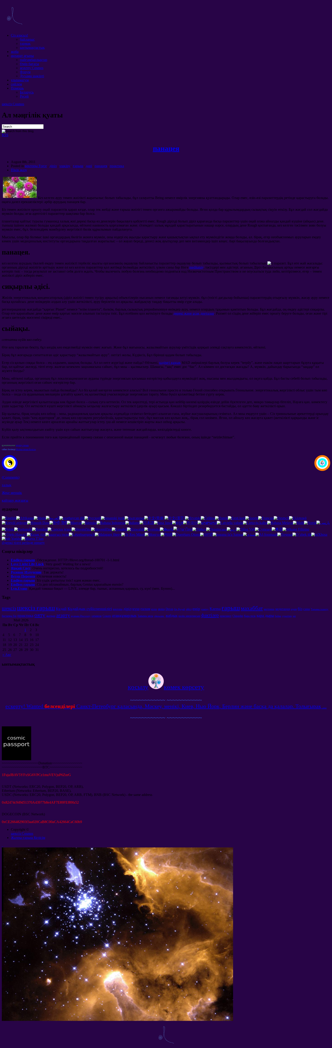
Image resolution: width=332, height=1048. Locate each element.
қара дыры (265, 615)
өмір (196, 609)
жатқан (50, 616)
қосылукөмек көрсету (166, 686)
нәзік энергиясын (189, 616)
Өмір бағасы (29, 64)
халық (6, 485)
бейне (278, 616)
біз (300, 609)
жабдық (172, 616)
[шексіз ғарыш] (14, 28)
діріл (53, 166)
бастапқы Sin (9, 616)
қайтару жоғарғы (15, 500)
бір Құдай (179, 609)
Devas (169, 609)
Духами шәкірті (32, 76)
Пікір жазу (19, 170)
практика (117, 166)
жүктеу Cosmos (31, 68)
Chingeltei (237, 616)
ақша (161, 609)
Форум (25, 72)
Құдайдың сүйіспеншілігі (90, 608)
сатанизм (96, 616)
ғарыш (78, 166)
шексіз (9, 608)
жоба (15, 52)
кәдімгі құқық (170, 363)
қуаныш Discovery (81, 616)
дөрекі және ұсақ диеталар (193, 313)
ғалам (145, 608)
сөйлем (16, 84)
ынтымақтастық (32, 47)
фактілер (210, 615)
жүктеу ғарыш (22, 445)
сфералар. (159, 616)
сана (306, 609)
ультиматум (20, 80)
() (10, 477)
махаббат (252, 608)
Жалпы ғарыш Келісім (26, 449)
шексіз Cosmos (13, 104)
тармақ (25, 43)
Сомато (107, 616)
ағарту (63, 615)
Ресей (24, 96)
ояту (39, 615)
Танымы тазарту (319, 609)
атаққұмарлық (124, 615)
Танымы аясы (145, 616)
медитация (282, 609)
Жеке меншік (12, 493)
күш (136, 608)
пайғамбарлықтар (33, 60)
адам (294, 609)
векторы (117, 609)
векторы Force (36, 166)
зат (294, 616)
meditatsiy (196, 267)
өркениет (225, 616)
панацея (166, 148)
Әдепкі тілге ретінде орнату (23, 543)
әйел (189, 609)
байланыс (27, 39)
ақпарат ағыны (22, 56)
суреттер (287, 616)
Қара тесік (250, 616)
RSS (5, 135)
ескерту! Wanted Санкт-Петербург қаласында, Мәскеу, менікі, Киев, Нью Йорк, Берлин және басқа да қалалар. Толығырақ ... (166, 706)
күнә (154, 609)
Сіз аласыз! (19, 35)
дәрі (89, 166)
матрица (269, 609)
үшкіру (64, 166)
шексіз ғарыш (36, 607)
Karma (215, 608)
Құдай (61, 608)
